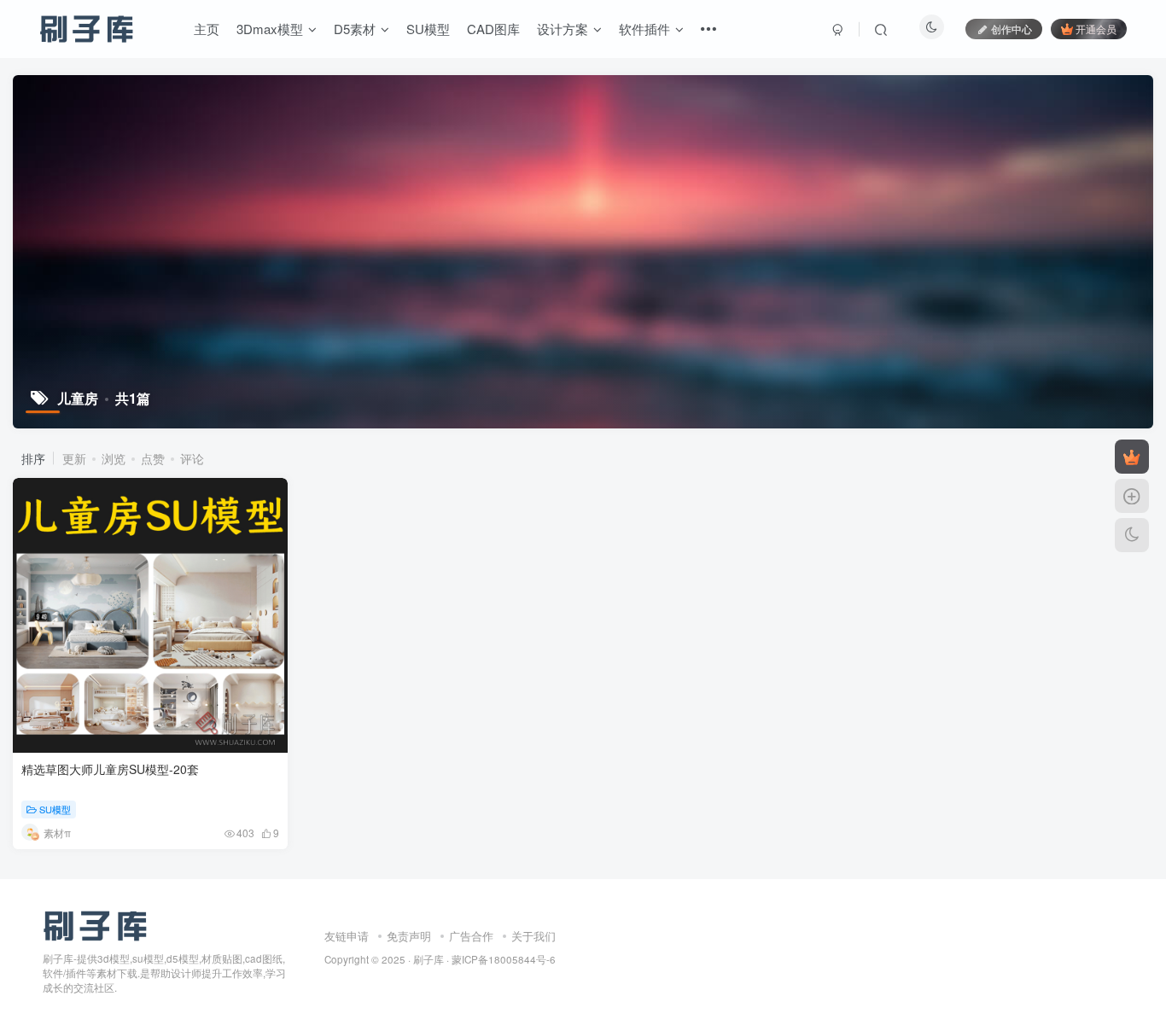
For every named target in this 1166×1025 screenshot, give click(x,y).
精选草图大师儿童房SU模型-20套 (110, 768)
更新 (74, 458)
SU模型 (428, 29)
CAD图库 (493, 29)
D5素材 (355, 29)
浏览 (113, 458)
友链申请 (346, 936)
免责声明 (409, 936)
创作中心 (1011, 28)
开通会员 (1096, 28)
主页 (206, 29)
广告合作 (471, 936)
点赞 (153, 458)
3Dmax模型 (269, 29)
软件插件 (644, 29)
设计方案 (562, 29)
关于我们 (533, 936)
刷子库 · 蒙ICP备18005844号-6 (484, 959)
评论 (192, 458)
